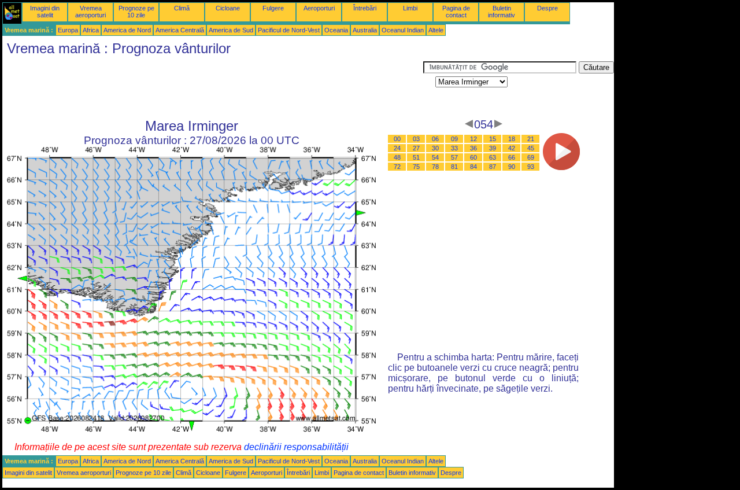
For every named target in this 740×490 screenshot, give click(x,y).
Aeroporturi (319, 8)
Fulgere (273, 8)
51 (416, 157)
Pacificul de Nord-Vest (289, 30)
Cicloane (228, 8)
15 (492, 138)
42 (511, 148)
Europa (68, 30)
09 (454, 138)
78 (435, 166)
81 (454, 166)
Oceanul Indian (403, 30)
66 (511, 157)
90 (511, 166)
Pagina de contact (456, 12)
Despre (547, 8)
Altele (435, 30)
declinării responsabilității (296, 447)
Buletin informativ (501, 12)
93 (530, 166)
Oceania (336, 30)
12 (473, 138)
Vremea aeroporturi (90, 12)
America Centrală (180, 30)
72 (397, 166)
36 (473, 148)
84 (473, 166)
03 (416, 138)
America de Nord (127, 30)
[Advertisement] (212, 87)
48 (397, 157)
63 (492, 157)
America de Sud (231, 30)
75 (416, 166)
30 (435, 148)
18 (511, 138)
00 (397, 138)
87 (492, 166)
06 (435, 138)
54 (435, 157)
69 (530, 157)
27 (416, 148)
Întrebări (364, 8)
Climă (182, 8)
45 (530, 148)
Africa (91, 30)
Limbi (410, 8)
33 (454, 148)
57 (454, 157)
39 (492, 148)
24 (397, 148)
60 (473, 157)
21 (530, 138)
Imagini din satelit (45, 12)
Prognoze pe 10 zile (136, 12)
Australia (365, 30)
